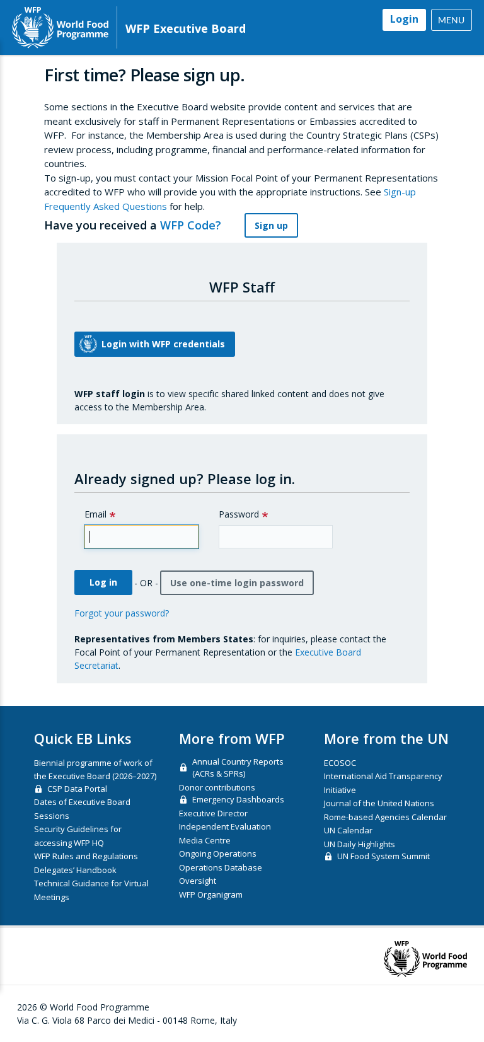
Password (239, 514)
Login (404, 19)
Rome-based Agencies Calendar (385, 817)
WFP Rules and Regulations (86, 856)
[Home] (60, 27)
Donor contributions (217, 787)
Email (95, 514)
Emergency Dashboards (238, 799)
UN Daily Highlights (359, 844)
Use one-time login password (237, 583)
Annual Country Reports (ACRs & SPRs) (238, 768)
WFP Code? (192, 225)
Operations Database (220, 867)
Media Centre (205, 840)
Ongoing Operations (217, 853)
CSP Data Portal (77, 788)
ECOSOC (340, 762)
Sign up (271, 225)
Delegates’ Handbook (75, 870)
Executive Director (213, 813)
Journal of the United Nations (379, 803)
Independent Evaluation (225, 826)
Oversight (197, 880)
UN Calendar (348, 830)
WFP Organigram (211, 894)
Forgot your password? (121, 613)
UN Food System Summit (383, 856)
